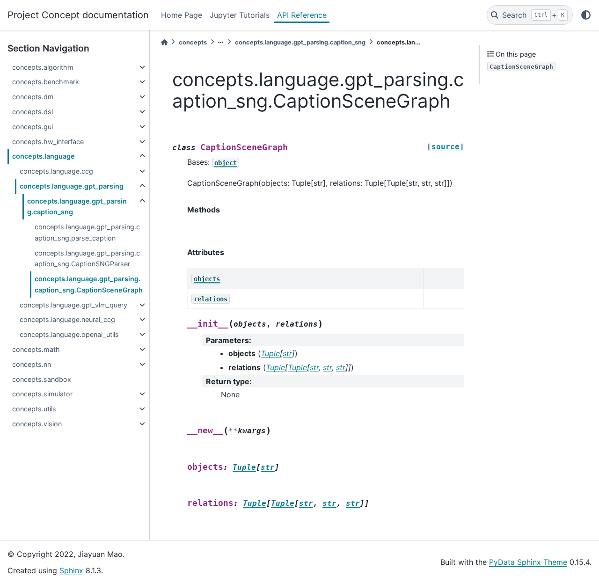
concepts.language (43, 156)
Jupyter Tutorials (240, 15)
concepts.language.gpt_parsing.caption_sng (77, 206)
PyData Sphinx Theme (528, 562)
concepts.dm (33, 97)
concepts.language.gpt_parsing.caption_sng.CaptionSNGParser (87, 258)
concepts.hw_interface (48, 142)
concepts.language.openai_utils (69, 334)
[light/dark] (586, 15)
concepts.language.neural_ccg (67, 319)
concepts (193, 42)
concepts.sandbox (41, 379)
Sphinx (71, 570)
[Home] (164, 42)
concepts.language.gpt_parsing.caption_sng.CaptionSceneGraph (89, 284)
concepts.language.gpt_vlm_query (73, 305)
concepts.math (36, 349)
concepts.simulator (42, 394)
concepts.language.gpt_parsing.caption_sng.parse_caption (87, 232)
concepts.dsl (32, 112)
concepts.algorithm (42, 67)
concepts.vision (37, 424)
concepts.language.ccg (56, 171)
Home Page (181, 15)
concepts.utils (34, 409)
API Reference (302, 15)
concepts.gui (32, 127)
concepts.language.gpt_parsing (72, 186)
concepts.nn (31, 364)
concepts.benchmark (45, 82)
